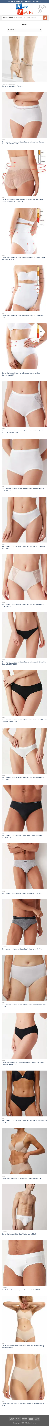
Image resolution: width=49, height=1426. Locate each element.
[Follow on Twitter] (44, 7)
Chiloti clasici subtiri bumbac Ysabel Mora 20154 (19, 1234)
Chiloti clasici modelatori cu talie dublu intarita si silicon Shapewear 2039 (21, 374)
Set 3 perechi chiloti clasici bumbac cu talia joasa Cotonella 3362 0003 (23, 779)
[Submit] (45, 18)
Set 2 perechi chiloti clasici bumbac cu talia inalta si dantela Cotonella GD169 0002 (23, 143)
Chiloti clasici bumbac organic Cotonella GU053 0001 (21, 1290)
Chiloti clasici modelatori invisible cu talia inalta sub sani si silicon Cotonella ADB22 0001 (22, 201)
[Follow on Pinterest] (40, 11)
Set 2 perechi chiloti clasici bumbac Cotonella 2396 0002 (22, 893)
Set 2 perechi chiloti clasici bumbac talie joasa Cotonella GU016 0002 (22, 836)
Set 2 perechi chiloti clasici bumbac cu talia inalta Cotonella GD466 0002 (23, 605)
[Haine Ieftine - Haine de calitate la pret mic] (24, 9)
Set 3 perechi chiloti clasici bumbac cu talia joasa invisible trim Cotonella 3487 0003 (24, 663)
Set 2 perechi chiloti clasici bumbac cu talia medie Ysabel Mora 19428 (24, 1121)
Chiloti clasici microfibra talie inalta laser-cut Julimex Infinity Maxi (23, 1404)
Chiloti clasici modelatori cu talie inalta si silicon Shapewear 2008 (23, 316)
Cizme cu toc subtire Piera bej (12, 86)
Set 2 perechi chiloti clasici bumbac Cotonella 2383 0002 (22, 949)
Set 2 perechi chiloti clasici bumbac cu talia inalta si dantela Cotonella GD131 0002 (23, 432)
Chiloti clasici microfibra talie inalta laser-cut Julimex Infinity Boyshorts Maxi (23, 1347)
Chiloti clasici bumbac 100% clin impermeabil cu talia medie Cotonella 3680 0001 (23, 1063)
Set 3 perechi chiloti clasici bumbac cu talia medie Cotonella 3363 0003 (23, 547)
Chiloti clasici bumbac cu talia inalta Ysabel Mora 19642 (22, 1178)
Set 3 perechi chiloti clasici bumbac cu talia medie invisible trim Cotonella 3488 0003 (24, 721)
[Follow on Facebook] (40, 7)
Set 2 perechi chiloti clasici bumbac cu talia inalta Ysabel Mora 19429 (24, 1006)
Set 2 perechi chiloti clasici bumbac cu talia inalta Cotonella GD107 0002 (23, 490)
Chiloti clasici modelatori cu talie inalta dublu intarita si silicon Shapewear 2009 (23, 258)
